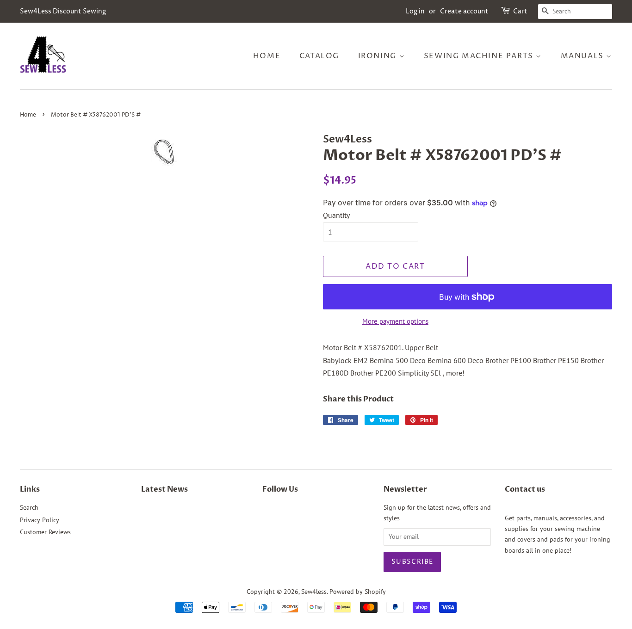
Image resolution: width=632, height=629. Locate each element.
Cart (520, 11)
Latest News (164, 489)
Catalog (319, 56)
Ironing (378, 56)
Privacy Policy (39, 520)
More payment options (395, 321)
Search (29, 507)
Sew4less (314, 591)
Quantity (336, 215)
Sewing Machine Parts (480, 56)
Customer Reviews (45, 532)
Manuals (584, 56)
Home (266, 56)
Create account (464, 11)
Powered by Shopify (357, 591)
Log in (415, 11)
